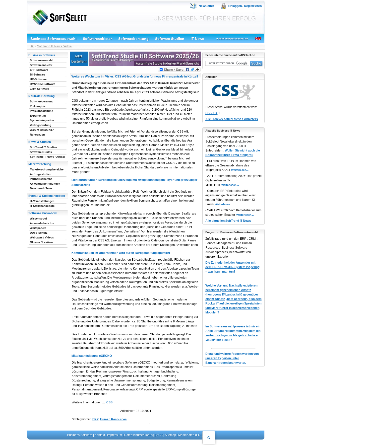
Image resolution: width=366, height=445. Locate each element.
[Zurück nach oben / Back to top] (208, 437)
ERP (95, 419)
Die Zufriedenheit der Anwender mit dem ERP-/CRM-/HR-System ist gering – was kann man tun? (232, 267)
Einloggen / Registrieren (245, 6)
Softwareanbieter (97, 39)
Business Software (79, 435)
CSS (109, 402)
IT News (197, 39)
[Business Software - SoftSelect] (58, 16)
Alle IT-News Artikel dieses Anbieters (231, 119)
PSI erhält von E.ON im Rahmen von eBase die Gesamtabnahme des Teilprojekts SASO (230, 165)
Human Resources (113, 419)
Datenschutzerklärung (139, 435)
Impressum (114, 435)
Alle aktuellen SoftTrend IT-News (228, 220)
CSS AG (211, 113)
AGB (159, 435)
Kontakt (100, 435)
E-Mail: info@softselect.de (232, 38)
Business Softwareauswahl (53, 39)
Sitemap (170, 435)
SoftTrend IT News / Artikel (54, 46)
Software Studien (169, 39)
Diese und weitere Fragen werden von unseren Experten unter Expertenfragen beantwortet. (232, 358)
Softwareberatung (133, 39)
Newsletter (206, 6)
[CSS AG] (219, 113)
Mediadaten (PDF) (190, 435)
